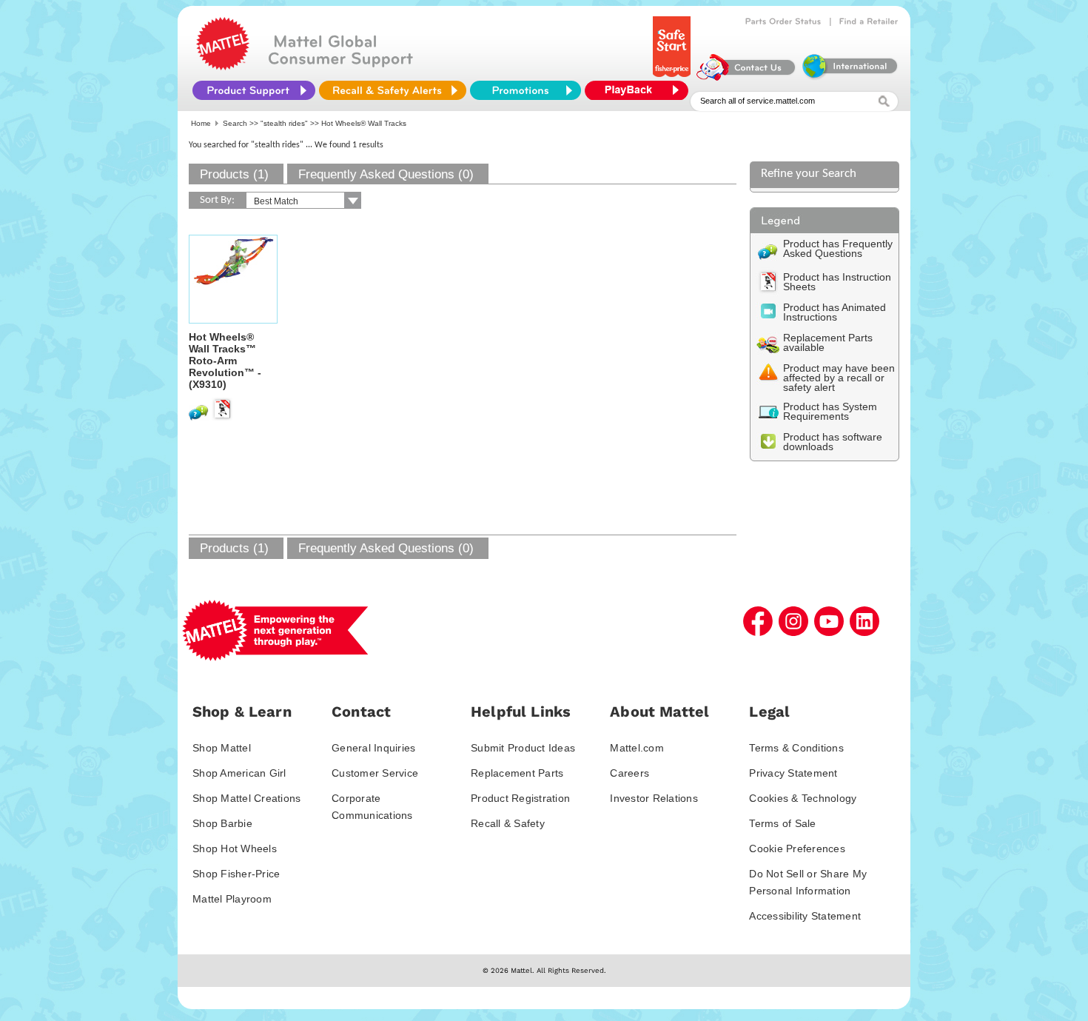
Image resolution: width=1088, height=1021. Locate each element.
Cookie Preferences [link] (797, 848)
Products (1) (234, 174)
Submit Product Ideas (523, 748)
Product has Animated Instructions (834, 312)
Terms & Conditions (796, 748)
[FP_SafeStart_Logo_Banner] (673, 77)
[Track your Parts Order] (783, 21)
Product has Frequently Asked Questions (838, 248)
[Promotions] (525, 90)
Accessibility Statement (805, 916)
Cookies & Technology (802, 798)
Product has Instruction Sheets (837, 281)
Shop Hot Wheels (234, 848)
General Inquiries (373, 748)
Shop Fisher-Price (236, 874)
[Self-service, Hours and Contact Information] (746, 77)
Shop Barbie (222, 823)
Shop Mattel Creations (246, 798)
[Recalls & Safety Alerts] (392, 90)
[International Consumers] (849, 77)
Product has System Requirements (830, 411)
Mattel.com (637, 748)
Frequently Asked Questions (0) (386, 174)
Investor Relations (654, 798)
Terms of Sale (782, 823)
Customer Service (375, 773)
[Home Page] (222, 67)
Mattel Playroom (232, 899)
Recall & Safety (508, 823)
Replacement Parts (517, 773)
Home (201, 123)
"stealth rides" (284, 123)
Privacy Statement (793, 773)
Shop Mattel (221, 748)
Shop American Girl (239, 773)
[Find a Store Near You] (869, 21)
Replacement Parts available (828, 342)
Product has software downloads (832, 441)
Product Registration (520, 798)
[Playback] (640, 90)
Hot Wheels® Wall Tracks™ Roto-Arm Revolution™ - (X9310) (225, 360)
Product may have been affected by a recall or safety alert (839, 377)
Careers (629, 773)
